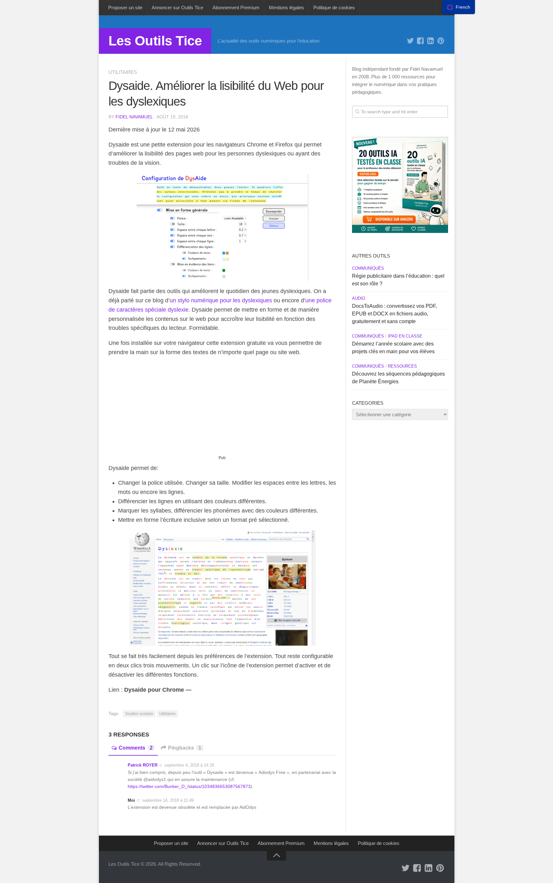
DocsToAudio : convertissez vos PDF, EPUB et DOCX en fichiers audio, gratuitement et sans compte (394, 313)
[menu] (458, 7)
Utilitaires (122, 72)
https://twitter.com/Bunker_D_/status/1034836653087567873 (189, 786)
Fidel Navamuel (134, 116)
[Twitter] (410, 41)
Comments (136, 748)
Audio (358, 298)
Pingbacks (184, 748)
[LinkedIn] (431, 41)
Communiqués (368, 268)
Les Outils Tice (155, 40)
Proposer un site (125, 7)
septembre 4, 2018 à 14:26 (189, 765)
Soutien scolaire (139, 714)
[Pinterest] (441, 41)
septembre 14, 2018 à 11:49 (168, 800)
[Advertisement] (222, 408)
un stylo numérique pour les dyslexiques (221, 300)
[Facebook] (420, 41)
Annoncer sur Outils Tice (177, 7)
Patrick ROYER (142, 765)
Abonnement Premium (236, 7)
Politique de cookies (334, 7)
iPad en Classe (405, 336)
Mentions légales (286, 7)
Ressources (402, 366)
